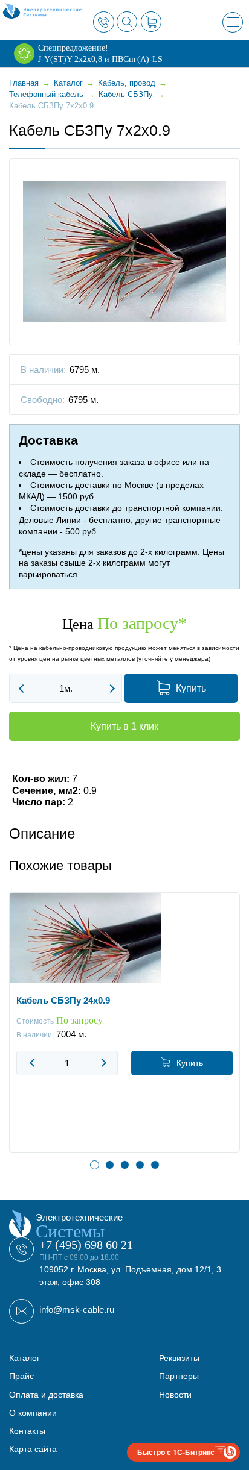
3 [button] (125, 1165)
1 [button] (95, 1165)
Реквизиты (179, 1358)
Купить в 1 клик (124, 726)
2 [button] (110, 1165)
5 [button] (155, 1165)
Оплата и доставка (46, 1395)
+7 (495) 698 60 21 (86, 1244)
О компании (33, 1413)
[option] (124, 1031)
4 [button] (140, 1165)
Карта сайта (33, 1449)
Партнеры (179, 1376)
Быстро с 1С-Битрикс (176, 1452)
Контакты (27, 1431)
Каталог (24, 1358)
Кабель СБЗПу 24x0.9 (63, 1000)
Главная (24, 82)
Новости (175, 1395)
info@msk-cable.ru (76, 1309)
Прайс (21, 1376)
